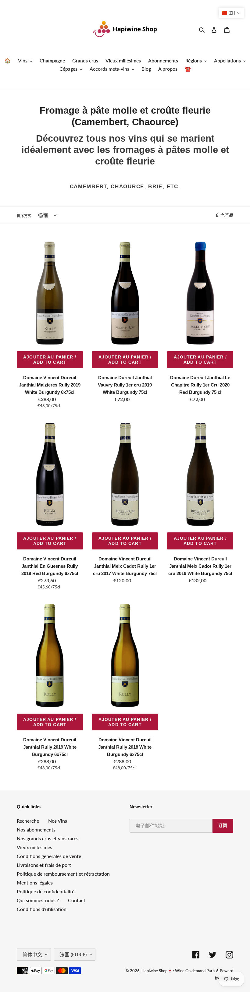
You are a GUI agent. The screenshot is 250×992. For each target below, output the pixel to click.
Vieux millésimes (34, 847)
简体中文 (32, 954)
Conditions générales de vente (49, 856)
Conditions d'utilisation (41, 909)
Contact (76, 900)
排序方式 (24, 216)
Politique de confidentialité (45, 891)
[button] (231, 13)
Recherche (28, 821)
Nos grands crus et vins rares (47, 838)
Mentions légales (35, 882)
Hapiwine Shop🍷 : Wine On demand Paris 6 (180, 970)
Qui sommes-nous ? (38, 900)
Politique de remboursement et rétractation (63, 874)
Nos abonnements (36, 829)
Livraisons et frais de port (44, 865)
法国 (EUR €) (73, 954)
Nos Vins (57, 821)
